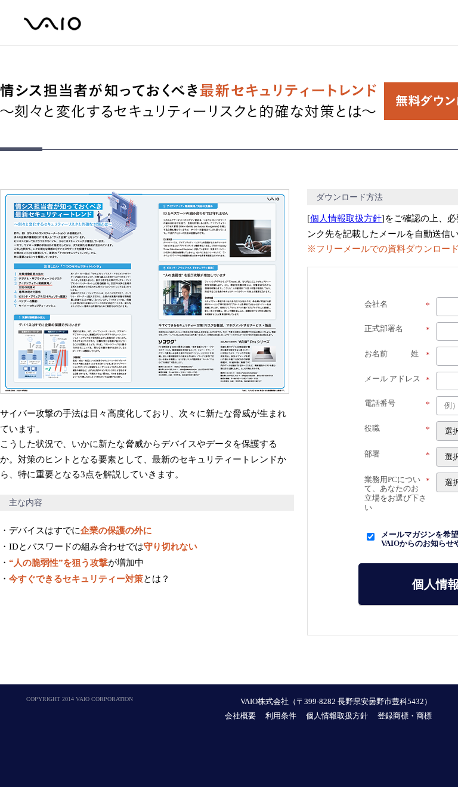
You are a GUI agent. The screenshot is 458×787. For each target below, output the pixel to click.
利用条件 (280, 715)
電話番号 (397, 404)
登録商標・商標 (404, 715)
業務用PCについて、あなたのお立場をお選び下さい (397, 493)
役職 (397, 429)
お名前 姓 (397, 354)
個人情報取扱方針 (346, 218)
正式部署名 (397, 329)
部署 (397, 454)
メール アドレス (397, 379)
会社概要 (240, 715)
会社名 (397, 305)
